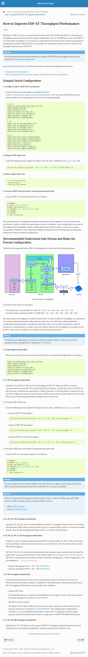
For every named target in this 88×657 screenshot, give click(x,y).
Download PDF (78, 653)
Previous (10, 640)
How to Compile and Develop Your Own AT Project (27, 12)
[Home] (4, 12)
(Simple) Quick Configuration (17, 72)
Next (80, 640)
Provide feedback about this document (44, 634)
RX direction (45, 569)
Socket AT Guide (20, 509)
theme (25, 653)
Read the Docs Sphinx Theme (48, 653)
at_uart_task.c (71, 161)
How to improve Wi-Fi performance (66, 555)
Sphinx (14, 653)
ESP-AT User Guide (45, 3)
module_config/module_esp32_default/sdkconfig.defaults (29, 95)
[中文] (5, 30)
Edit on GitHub (78, 15)
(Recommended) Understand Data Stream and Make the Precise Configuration (37, 75)
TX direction (45, 566)
